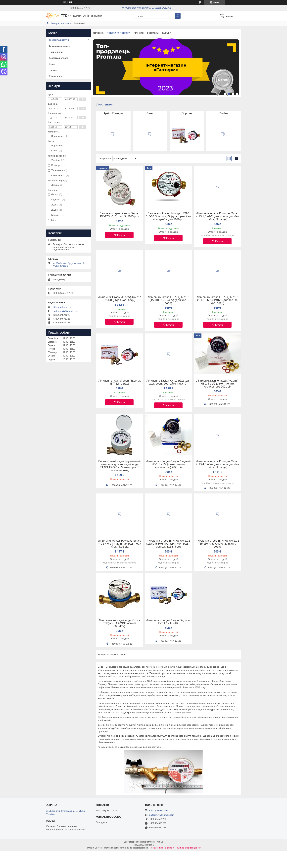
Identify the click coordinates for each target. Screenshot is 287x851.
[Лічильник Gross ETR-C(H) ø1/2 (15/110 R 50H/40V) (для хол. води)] (168, 270)
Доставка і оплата (58, 58)
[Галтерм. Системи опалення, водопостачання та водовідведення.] (58, 15)
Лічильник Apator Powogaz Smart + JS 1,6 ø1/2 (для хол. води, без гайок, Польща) (217, 216)
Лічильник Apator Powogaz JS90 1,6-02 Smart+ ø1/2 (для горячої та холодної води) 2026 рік (168, 216)
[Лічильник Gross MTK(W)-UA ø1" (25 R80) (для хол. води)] (119, 270)
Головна (98, 33)
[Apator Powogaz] (112, 134)
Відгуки (166, 33)
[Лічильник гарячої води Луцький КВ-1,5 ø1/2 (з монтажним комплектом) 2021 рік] (217, 354)
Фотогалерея (56, 76)
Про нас (139, 33)
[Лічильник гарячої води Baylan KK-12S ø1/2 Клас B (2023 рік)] (119, 187)
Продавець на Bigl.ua (144, 845)
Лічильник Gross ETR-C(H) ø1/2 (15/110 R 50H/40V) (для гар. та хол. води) (217, 300)
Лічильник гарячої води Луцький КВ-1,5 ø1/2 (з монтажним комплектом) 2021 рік (217, 383)
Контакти (152, 33)
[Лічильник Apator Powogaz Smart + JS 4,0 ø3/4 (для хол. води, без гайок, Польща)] (217, 435)
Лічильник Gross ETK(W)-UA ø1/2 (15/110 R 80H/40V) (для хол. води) (217, 543)
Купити (121, 235)
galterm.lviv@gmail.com (65, 311)
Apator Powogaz (113, 113)
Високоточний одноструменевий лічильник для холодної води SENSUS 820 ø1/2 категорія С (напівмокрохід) (119, 466)
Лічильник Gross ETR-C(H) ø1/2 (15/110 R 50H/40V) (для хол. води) (168, 300)
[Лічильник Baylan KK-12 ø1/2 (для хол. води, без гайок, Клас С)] (168, 354)
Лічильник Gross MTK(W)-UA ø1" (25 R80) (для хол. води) (119, 299)
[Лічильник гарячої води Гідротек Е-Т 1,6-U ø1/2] (119, 354)
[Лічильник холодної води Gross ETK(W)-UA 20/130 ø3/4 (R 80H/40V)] (119, 594)
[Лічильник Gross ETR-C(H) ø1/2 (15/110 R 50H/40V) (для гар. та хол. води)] (217, 270)
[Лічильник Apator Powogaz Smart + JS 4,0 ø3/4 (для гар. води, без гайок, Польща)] (119, 514)
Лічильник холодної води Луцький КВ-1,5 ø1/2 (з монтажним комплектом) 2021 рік (168, 464)
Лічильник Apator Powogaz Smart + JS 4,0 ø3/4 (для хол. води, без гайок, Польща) (217, 464)
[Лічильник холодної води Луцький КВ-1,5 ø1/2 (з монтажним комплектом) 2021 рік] (168, 435)
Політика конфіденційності (188, 848)
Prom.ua (159, 842)
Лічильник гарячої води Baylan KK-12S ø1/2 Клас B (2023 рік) (119, 215)
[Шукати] (178, 16)
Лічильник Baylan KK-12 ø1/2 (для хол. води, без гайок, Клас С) (168, 382)
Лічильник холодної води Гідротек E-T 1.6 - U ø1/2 (168, 622)
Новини (53, 70)
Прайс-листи (56, 52)
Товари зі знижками (59, 46)
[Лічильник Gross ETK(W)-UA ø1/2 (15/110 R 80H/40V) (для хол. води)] (217, 514)
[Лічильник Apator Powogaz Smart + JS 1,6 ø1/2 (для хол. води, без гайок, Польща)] (217, 187)
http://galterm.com (62, 307)
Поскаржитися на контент (162, 848)
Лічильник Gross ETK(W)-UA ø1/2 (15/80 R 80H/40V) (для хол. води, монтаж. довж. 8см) (168, 543)
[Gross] (149, 134)
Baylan (223, 113)
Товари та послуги (61, 23)
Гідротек (187, 113)
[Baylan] (222, 134)
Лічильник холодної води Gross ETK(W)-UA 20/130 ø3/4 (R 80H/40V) (119, 623)
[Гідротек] (186, 134)
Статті (52, 64)
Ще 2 (53, 220)
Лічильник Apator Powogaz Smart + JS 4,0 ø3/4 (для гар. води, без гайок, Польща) (119, 543)
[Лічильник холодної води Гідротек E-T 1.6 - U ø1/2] (168, 594)
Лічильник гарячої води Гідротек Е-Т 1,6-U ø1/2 (119, 382)
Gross (149, 113)
